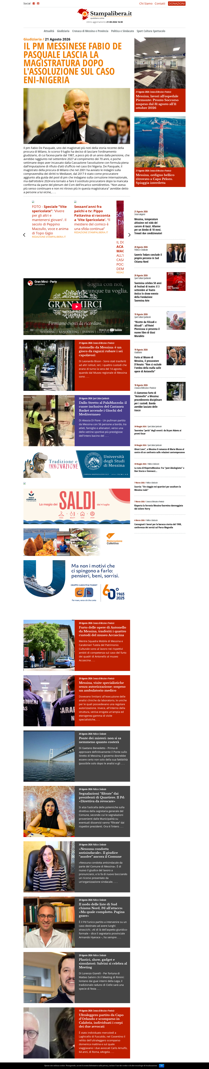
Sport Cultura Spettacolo (151, 31)
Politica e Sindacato (122, 31)
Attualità (49, 31)
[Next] (129, 235)
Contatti (160, 3)
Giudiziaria (63, 31)
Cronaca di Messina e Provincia (90, 31)
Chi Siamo (146, 3)
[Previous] (24, 235)
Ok (162, 1066)
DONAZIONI (177, 3)
